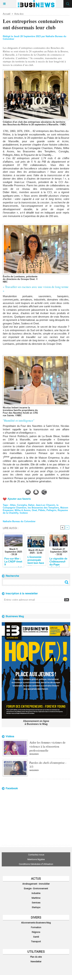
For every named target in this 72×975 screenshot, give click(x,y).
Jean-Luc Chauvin (45, 505)
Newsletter (36, 961)
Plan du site (36, 956)
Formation (36, 927)
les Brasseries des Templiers (43, 507)
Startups (36, 907)
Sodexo (24, 513)
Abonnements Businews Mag (36, 922)
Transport (36, 941)
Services (36, 902)
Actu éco (18, 14)
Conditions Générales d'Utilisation (36, 864)
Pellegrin (51, 510)
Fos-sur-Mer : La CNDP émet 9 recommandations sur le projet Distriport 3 (13, 561)
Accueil (6, 14)
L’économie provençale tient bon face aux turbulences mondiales (35, 559)
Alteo (13, 505)
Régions (36, 932)
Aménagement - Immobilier (36, 883)
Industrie (36, 893)
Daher (31, 505)
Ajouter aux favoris (19, 498)
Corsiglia (22, 505)
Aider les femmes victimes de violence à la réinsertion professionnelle (47, 746)
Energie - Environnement (36, 888)
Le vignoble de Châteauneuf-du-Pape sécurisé (58, 561)
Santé (36, 936)
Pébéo (41, 510)
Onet (34, 510)
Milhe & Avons (22, 510)
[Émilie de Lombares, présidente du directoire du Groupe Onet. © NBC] (36, 225)
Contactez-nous (36, 854)
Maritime (36, 898)
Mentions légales (36, 859)
